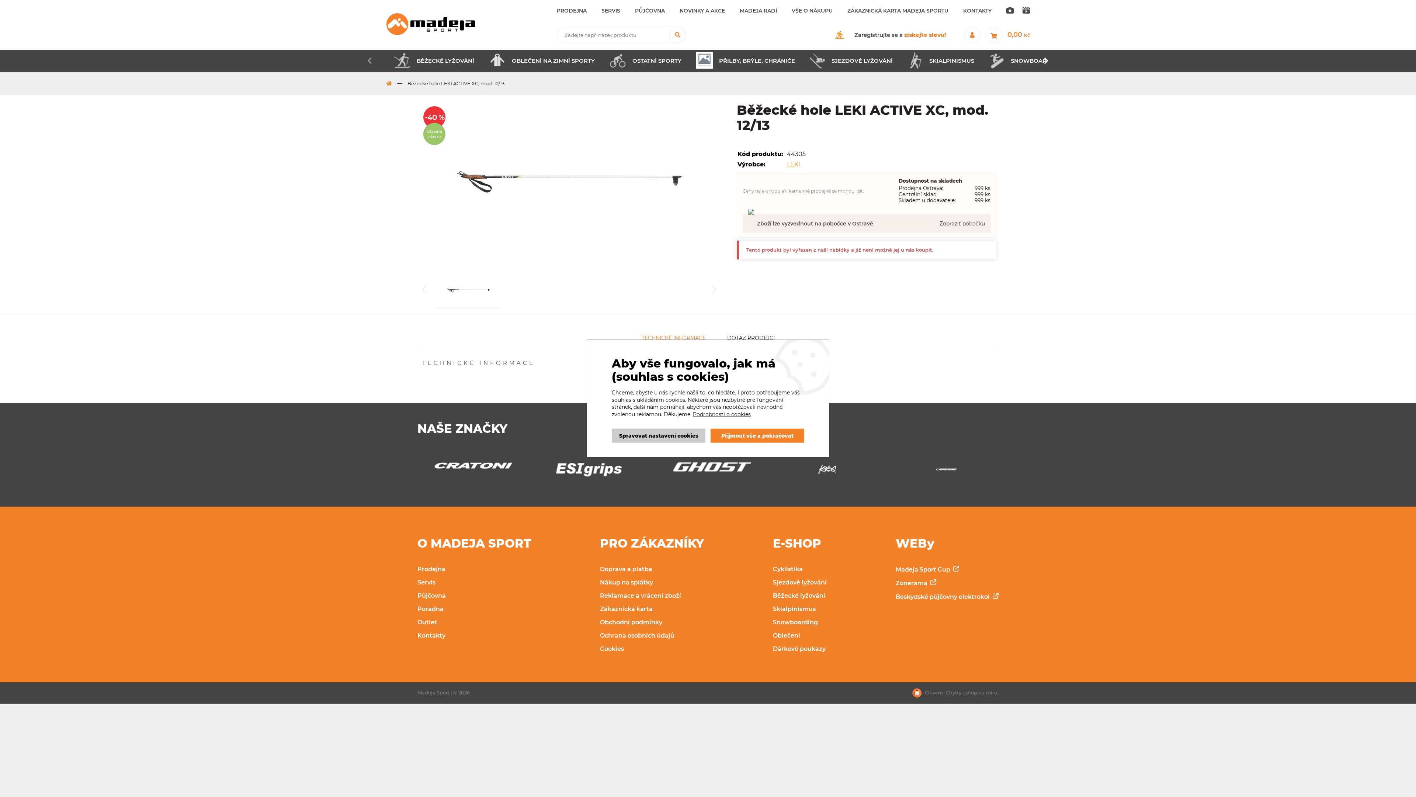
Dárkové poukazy (799, 648)
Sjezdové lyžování (800, 582)
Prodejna (431, 569)
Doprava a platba (626, 569)
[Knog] (707, 471)
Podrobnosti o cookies (722, 414)
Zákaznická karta (626, 609)
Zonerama (912, 583)
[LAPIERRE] (827, 471)
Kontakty (431, 635)
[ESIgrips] (470, 471)
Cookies (612, 648)
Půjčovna (431, 595)
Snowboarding (795, 622)
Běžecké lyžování (799, 595)
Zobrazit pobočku (962, 224)
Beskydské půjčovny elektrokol (943, 596)
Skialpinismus (794, 609)
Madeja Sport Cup (924, 569)
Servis (426, 582)
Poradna (430, 609)
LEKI (793, 164)
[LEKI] (946, 471)
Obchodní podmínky (631, 622)
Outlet (427, 622)
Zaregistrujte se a (900, 35)
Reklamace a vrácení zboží (640, 595)
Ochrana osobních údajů (637, 635)
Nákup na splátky (626, 582)
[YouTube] (1026, 11)
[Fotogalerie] (1010, 11)
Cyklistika (788, 569)
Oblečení (786, 635)
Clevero (934, 693)
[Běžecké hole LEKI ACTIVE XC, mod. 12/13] (571, 181)
